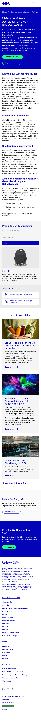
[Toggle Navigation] (38, 3)
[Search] (34, 3)
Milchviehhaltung (8, 620)
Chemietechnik (7, 602)
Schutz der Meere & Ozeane (20, 12)
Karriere (5, 658)
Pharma (5, 626)
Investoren (6, 652)
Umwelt (5, 630)
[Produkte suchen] (4, 231)
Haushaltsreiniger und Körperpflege (15, 608)
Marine (4, 12)
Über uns (5, 646)
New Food (6, 623)
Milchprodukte (7, 617)
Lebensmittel (7, 611)
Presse (4, 655)
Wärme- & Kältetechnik (10, 633)
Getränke (5, 605)
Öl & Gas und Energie (10, 636)
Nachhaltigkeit (7, 649)
